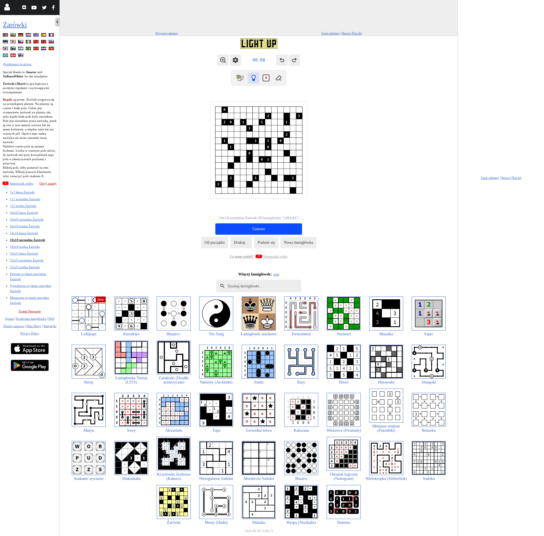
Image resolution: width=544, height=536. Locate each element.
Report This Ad (352, 33)
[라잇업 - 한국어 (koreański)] (6, 49)
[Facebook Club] (55, 8)
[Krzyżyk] (266, 78)
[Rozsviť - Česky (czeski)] (21, 42)
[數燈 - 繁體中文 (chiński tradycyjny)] (44, 42)
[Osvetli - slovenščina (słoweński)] (13, 49)
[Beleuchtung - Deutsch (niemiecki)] (21, 36)
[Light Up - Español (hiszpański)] (44, 36)
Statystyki (50, 326)
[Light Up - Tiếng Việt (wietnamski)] (52, 49)
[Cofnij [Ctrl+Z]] (282, 60)
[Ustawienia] (235, 60)
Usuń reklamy (330, 33)
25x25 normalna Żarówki (27, 260)
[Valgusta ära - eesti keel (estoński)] (6, 42)
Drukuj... (241, 242)
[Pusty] (278, 78)
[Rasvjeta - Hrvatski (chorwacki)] (44, 49)
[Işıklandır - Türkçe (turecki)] (36, 49)
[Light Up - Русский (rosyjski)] (52, 42)
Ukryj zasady (48, 183)
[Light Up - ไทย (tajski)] (36, 36)
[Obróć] (240, 78)
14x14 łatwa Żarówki (24, 233)
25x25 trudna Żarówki (25, 267)
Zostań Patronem (30, 311)
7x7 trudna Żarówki (23, 205)
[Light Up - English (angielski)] (6, 36)
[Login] (7, 8)
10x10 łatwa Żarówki (24, 212)
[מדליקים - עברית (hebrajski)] (21, 49)
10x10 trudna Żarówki (25, 226)
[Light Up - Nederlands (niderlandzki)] (29, 36)
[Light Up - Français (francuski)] (52, 36)
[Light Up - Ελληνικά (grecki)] (6, 56)
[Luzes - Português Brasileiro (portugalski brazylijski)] (29, 49)
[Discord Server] (25, 8)
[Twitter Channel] (45, 8)
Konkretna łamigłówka (31, 318)
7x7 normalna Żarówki (25, 199)
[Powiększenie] (223, 60)
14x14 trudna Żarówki (25, 246)
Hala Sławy (34, 326)
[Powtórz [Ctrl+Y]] (294, 60)
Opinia (9, 318)
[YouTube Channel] (35, 8)
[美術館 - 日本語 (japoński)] (13, 42)
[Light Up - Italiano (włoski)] (29, 42)
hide (276, 274)
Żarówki (15, 24)
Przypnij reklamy (167, 33)
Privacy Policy (29, 333)
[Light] (253, 78)
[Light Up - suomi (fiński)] (21, 56)
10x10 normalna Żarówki (27, 219)
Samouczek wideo (21, 183)
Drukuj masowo (13, 326)
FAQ (51, 318)
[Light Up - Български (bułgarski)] (13, 36)
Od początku (215, 242)
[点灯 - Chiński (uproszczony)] (36, 42)
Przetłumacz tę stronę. (17, 64)
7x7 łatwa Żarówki (22, 192)
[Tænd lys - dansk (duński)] (13, 56)
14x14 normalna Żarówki (27, 239)
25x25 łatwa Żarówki (24, 253)
